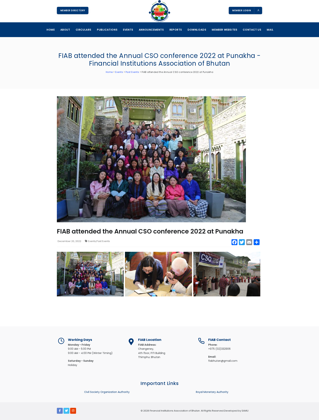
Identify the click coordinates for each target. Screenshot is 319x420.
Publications (107, 30)
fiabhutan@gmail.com (222, 361)
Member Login (242, 10)
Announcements (151, 30)
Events (128, 30)
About (65, 30)
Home (51, 30)
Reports (175, 30)
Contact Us (252, 30)
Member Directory (72, 10)
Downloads (197, 30)
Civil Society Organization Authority (107, 392)
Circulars (83, 30)
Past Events (103, 241)
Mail (270, 30)
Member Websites (224, 30)
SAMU (244, 410)
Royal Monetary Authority (212, 392)
